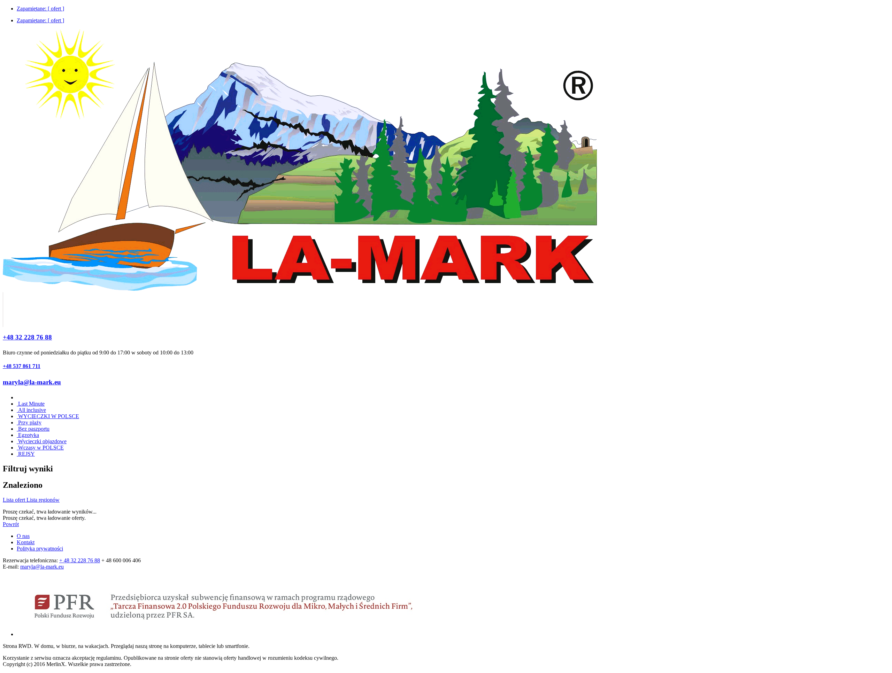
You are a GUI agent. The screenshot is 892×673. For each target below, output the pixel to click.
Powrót (11, 524)
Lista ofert (14, 500)
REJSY (26, 454)
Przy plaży (29, 422)
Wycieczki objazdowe (42, 441)
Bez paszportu (33, 429)
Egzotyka (28, 435)
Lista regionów (43, 500)
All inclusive (31, 410)
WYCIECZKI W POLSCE (48, 416)
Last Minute (31, 404)
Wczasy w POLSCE (40, 448)
